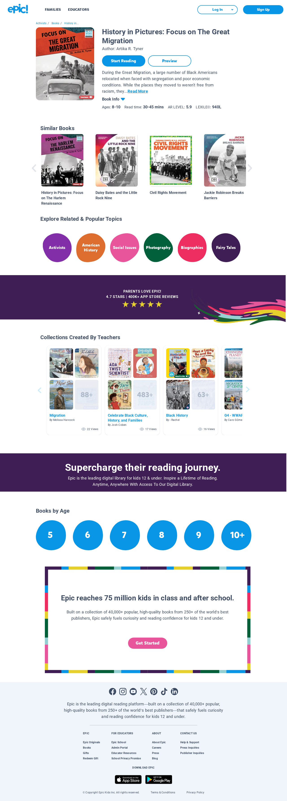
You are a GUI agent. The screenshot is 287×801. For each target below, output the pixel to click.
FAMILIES (53, 9)
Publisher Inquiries (192, 753)
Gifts (86, 753)
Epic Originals (91, 742)
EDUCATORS (78, 9)
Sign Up (263, 9)
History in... (71, 23)
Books (55, 23)
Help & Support (189, 742)
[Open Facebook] (112, 691)
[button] (74, 390)
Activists (41, 23)
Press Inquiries (189, 747)
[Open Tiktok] (164, 691)
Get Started (147, 643)
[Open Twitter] (143, 691)
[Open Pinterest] (153, 691)
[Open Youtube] (133, 691)
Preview (169, 61)
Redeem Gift (90, 758)
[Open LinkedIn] (174, 691)
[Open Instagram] (122, 691)
